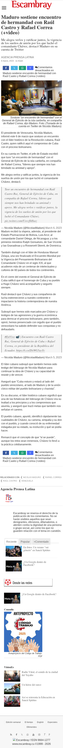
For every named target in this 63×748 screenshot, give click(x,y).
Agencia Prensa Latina (17, 57)
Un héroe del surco (31, 684)
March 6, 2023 (53, 228)
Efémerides (32, 727)
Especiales (52, 722)
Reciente (11, 541)
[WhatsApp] (27, 735)
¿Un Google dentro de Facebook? (34, 563)
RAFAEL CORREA (53, 477)
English (40, 722)
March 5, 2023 (53, 357)
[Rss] (11, 735)
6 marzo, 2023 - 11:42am (12, 61)
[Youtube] (33, 735)
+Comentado (41, 541)
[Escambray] (31, 4)
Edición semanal (13, 722)
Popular (25, 541)
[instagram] (39, 735)
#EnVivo (10, 337)
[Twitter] (22, 735)
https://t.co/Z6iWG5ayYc (30, 350)
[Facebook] (16, 735)
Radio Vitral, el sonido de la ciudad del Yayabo (40, 673)
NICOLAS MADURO (32, 477)
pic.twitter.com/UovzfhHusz (21, 221)
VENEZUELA (27, 481)
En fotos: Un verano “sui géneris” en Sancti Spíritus (36, 548)
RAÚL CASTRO (10, 481)
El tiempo (29, 722)
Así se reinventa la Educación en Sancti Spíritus (38, 698)
